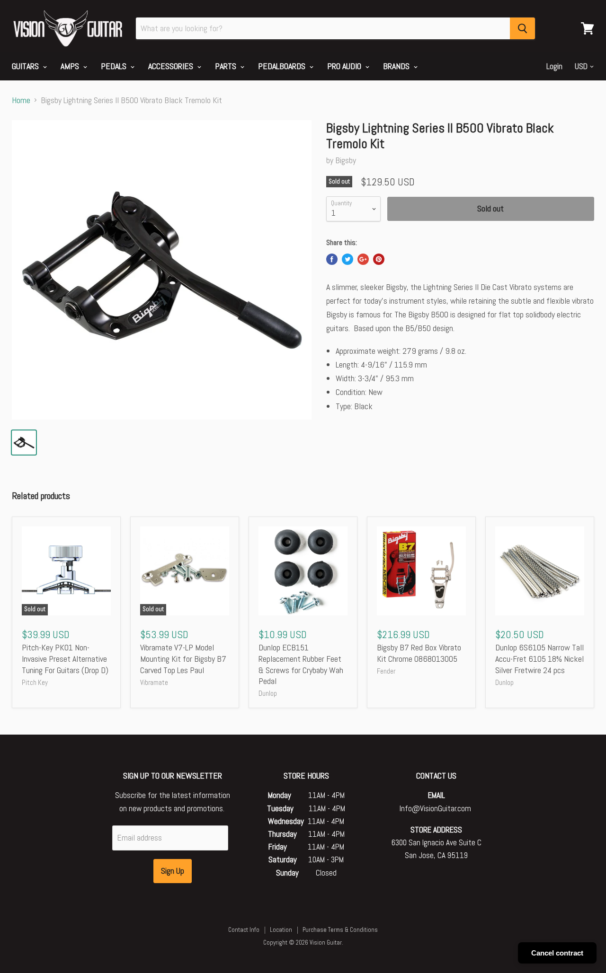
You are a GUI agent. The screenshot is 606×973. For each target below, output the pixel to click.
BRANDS (397, 66)
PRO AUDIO (345, 66)
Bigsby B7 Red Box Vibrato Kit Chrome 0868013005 (419, 653)
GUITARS (26, 66)
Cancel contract (557, 953)
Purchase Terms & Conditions (340, 930)
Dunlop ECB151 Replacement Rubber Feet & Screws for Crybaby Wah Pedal (300, 664)
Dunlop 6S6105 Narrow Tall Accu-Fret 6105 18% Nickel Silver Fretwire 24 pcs (539, 658)
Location (281, 930)
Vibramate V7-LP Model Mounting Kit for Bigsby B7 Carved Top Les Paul (183, 658)
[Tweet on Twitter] (347, 259)
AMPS (71, 66)
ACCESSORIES (171, 66)
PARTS (226, 66)
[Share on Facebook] (332, 259)
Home (21, 100)
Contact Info (243, 930)
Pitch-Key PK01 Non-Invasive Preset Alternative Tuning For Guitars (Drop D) (65, 658)
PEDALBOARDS (282, 66)
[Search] (522, 28)
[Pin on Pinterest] (378, 259)
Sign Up (172, 870)
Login (554, 66)
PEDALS (114, 66)
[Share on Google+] (363, 259)
